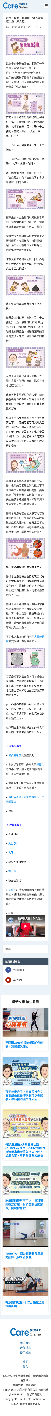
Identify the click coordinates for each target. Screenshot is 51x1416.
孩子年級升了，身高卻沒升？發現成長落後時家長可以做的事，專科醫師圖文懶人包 (24, 1095)
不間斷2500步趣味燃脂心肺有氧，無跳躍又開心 (24, 1044)
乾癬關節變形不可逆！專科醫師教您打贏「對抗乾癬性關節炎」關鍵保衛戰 (24, 1204)
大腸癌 (12, 852)
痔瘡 (10, 889)
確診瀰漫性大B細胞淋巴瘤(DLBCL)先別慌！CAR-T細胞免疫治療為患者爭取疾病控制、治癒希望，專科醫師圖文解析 (25, 1149)
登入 (25, 1367)
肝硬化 (40, 764)
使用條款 (25, 1353)
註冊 (25, 1362)
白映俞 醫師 (16, 27)
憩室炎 (12, 871)
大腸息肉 (13, 843)
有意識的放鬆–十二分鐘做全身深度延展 (25, 1304)
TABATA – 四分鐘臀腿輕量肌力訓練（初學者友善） (24, 1255)
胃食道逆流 (14, 755)
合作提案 (25, 1348)
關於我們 (25, 1343)
